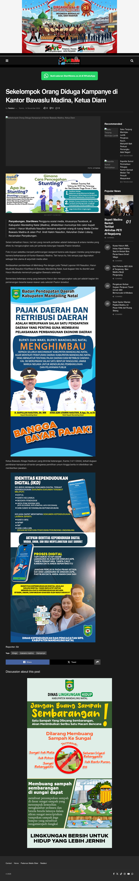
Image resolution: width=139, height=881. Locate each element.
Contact (9, 863)
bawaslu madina (27, 653)
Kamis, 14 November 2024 (29, 108)
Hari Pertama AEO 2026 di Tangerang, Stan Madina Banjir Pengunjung (123, 270)
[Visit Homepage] (69, 60)
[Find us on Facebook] (113, 873)
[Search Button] (132, 60)
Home (16, 863)
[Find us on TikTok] (121, 873)
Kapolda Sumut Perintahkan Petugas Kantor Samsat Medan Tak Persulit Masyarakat (126, 170)
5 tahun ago (127, 155)
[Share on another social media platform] (97, 662)
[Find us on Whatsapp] (132, 873)
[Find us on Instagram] (125, 873)
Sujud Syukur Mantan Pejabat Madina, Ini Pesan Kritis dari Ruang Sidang (122, 306)
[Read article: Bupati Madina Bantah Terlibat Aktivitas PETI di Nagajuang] (119, 205)
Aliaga (14, 653)
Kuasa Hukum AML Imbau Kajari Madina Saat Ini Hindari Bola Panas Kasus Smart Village (121, 251)
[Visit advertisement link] (69, 26)
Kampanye (41, 653)
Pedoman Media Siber (29, 863)
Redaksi (11, 108)
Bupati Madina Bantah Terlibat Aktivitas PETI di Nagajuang (113, 226)
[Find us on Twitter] (117, 873)
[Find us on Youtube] (128, 873)
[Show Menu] (7, 60)
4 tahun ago (127, 182)
